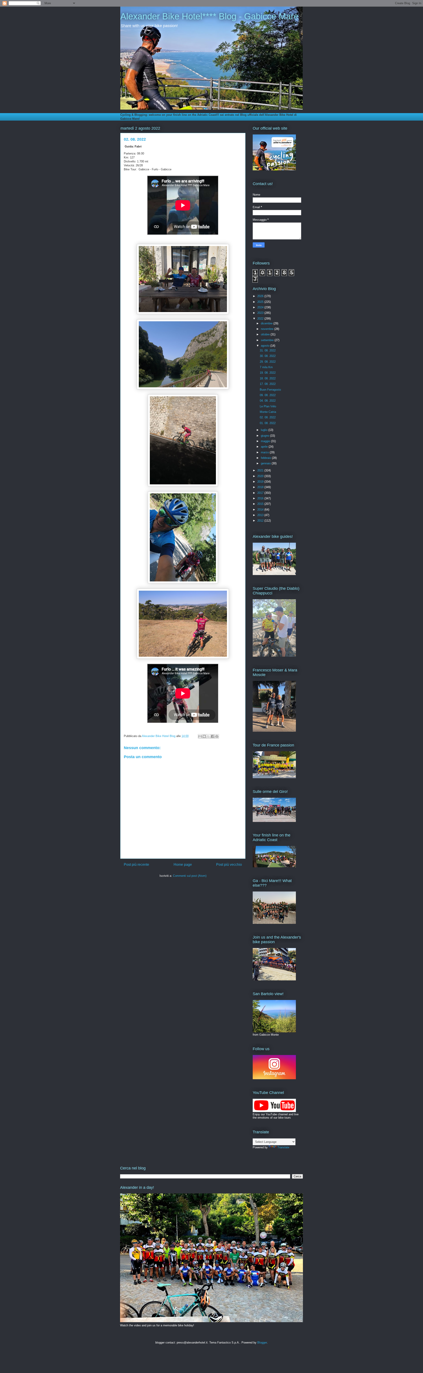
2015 (260, 503)
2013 (260, 515)
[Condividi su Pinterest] (217, 736)
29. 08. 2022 (268, 361)
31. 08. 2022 (268, 350)
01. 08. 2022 (268, 423)
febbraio (266, 458)
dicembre (267, 323)
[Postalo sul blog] (204, 736)
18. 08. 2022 (268, 378)
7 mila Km (266, 367)
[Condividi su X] (208, 736)
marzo (265, 452)
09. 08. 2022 (268, 395)
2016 (260, 498)
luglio (264, 430)
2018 (260, 487)
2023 (260, 312)
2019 (260, 481)
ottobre (266, 334)
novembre (267, 329)
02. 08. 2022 (268, 417)
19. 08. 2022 (268, 372)
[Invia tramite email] (200, 736)
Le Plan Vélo (268, 406)
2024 (260, 307)
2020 (260, 476)
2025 (260, 301)
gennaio (266, 463)
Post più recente (136, 864)
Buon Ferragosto (270, 389)
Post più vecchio (229, 864)
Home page (183, 864)
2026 (260, 296)
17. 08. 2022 (268, 384)
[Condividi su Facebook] (212, 736)
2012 (260, 520)
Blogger (262, 1342)
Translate (283, 1147)
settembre (268, 340)
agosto (265, 345)
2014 (260, 509)
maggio (266, 441)
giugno (265, 435)
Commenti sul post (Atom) (189, 875)
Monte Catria (268, 412)
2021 (260, 470)
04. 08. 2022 (268, 400)
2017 (260, 492)
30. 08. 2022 (268, 356)
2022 (260, 318)
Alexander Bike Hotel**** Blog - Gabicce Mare (209, 16)
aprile (265, 446)
